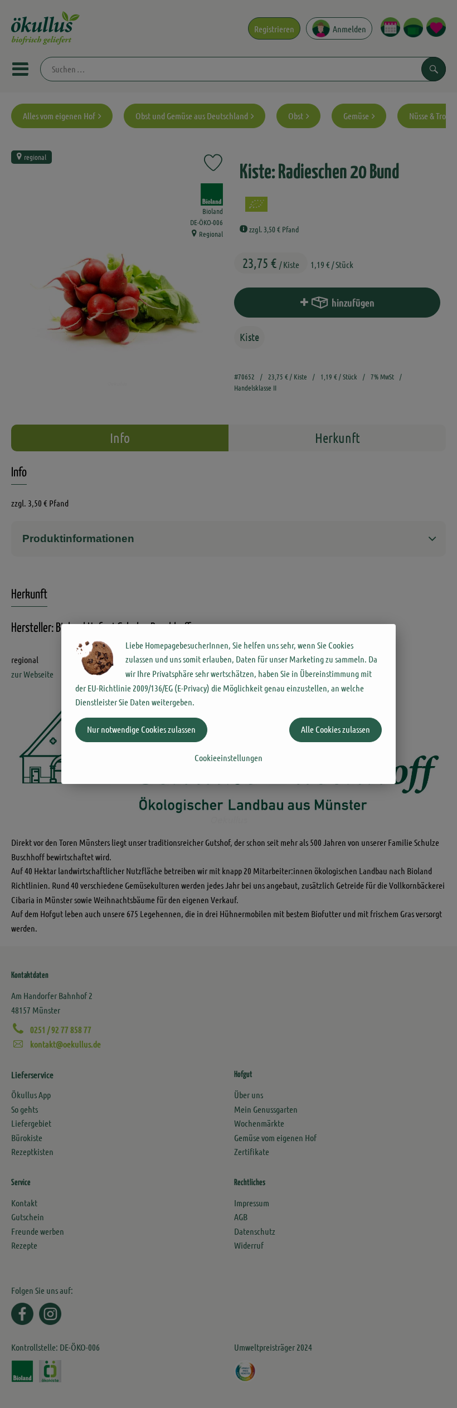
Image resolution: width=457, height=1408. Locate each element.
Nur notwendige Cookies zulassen (141, 729)
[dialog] (228, 704)
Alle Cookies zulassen (335, 729)
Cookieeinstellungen (228, 757)
